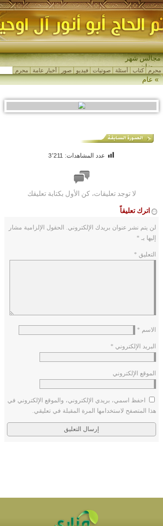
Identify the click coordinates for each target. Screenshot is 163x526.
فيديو (82, 70)
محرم (154, 70)
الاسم (146, 330)
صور (66, 70)
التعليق (145, 254)
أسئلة (121, 70)
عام (147, 79)
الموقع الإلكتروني (134, 373)
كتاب (138, 70)
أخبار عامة (45, 70)
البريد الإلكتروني (133, 346)
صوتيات (102, 70)
